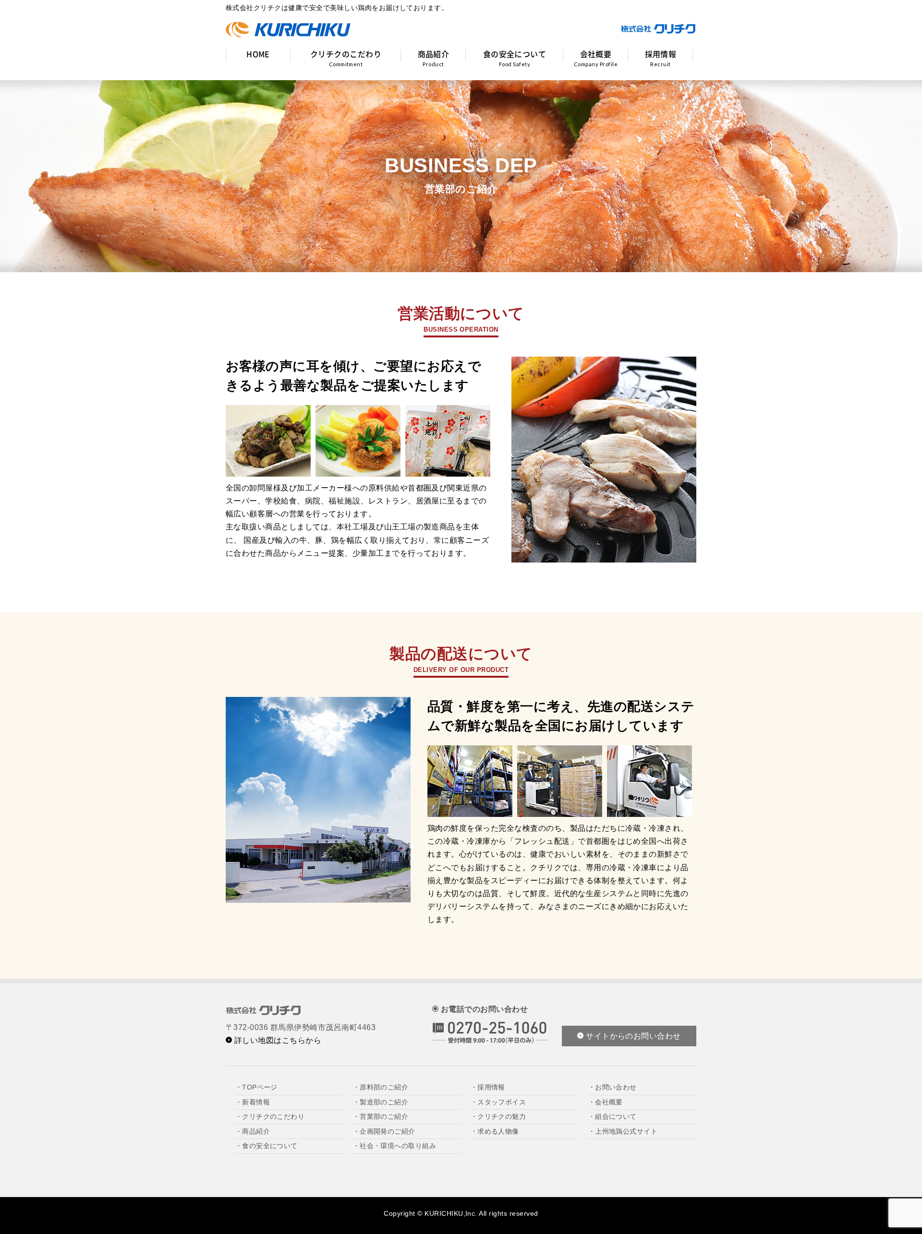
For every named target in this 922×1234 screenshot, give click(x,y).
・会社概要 (605, 1102)
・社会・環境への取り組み (395, 1146)
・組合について (612, 1116)
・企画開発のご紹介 (384, 1131)
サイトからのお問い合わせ (632, 1036)
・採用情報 (488, 1087)
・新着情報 (252, 1102)
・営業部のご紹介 (381, 1116)
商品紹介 (433, 57)
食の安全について (514, 57)
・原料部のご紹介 (381, 1087)
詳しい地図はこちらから (276, 1040)
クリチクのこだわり (345, 57)
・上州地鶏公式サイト (623, 1131)
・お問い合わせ (612, 1087)
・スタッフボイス (498, 1102)
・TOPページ (256, 1087)
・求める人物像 (495, 1131)
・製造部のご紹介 (381, 1102)
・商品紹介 (252, 1131)
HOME (258, 54)
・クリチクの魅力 (498, 1116)
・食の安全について (266, 1146)
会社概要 (596, 57)
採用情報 (661, 57)
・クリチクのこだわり (270, 1116)
